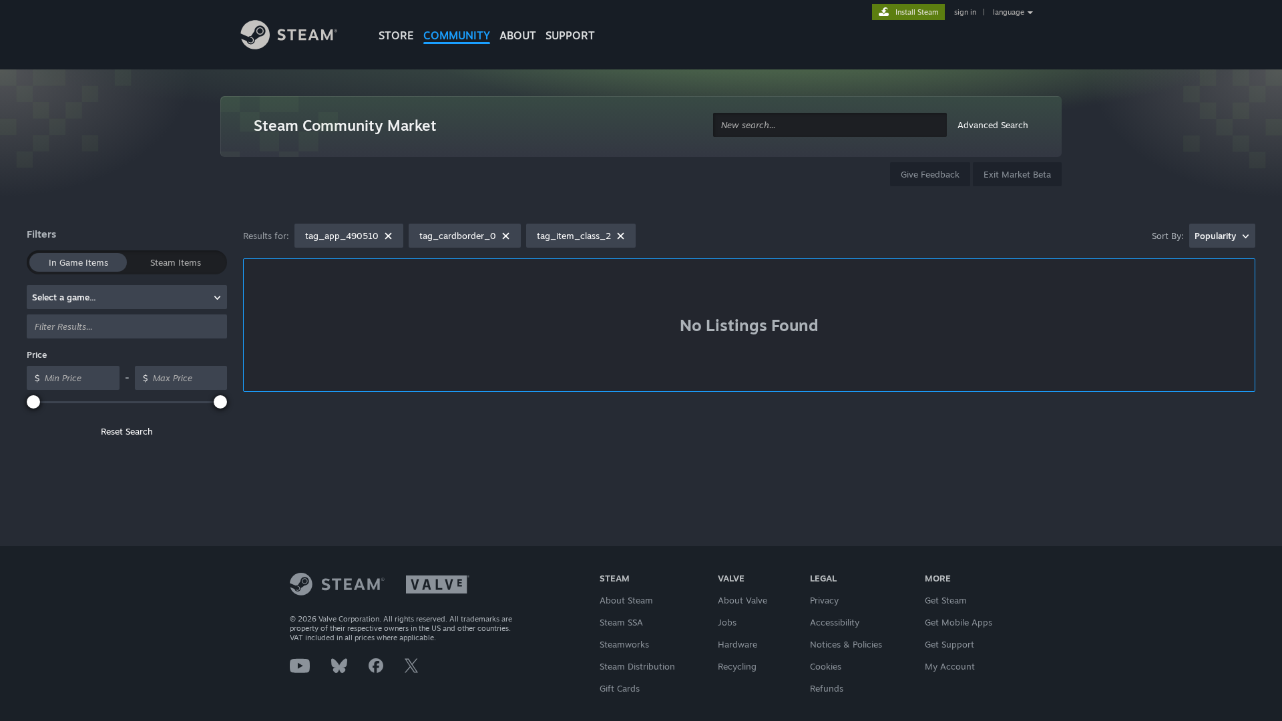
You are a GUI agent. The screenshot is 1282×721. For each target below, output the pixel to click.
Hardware (737, 644)
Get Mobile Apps (958, 622)
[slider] (33, 402)
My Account (950, 666)
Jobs (727, 622)
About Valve (742, 600)
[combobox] (830, 125)
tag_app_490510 (342, 235)
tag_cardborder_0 (457, 235)
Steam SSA (621, 622)
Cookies (825, 666)
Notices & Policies (846, 644)
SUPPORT (570, 35)
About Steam (626, 600)
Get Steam (946, 600)
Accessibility (834, 622)
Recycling (737, 666)
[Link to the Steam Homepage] (299, 36)
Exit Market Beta (1017, 174)
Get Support (949, 644)
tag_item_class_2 (574, 235)
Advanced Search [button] (992, 124)
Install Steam (917, 12)
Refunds (826, 688)
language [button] (1008, 12)
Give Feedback (930, 174)
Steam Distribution (637, 666)
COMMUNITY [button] (456, 35)
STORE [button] (396, 35)
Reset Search (127, 431)
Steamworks (624, 644)
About (517, 35)
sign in (965, 12)
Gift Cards (620, 688)
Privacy (824, 600)
